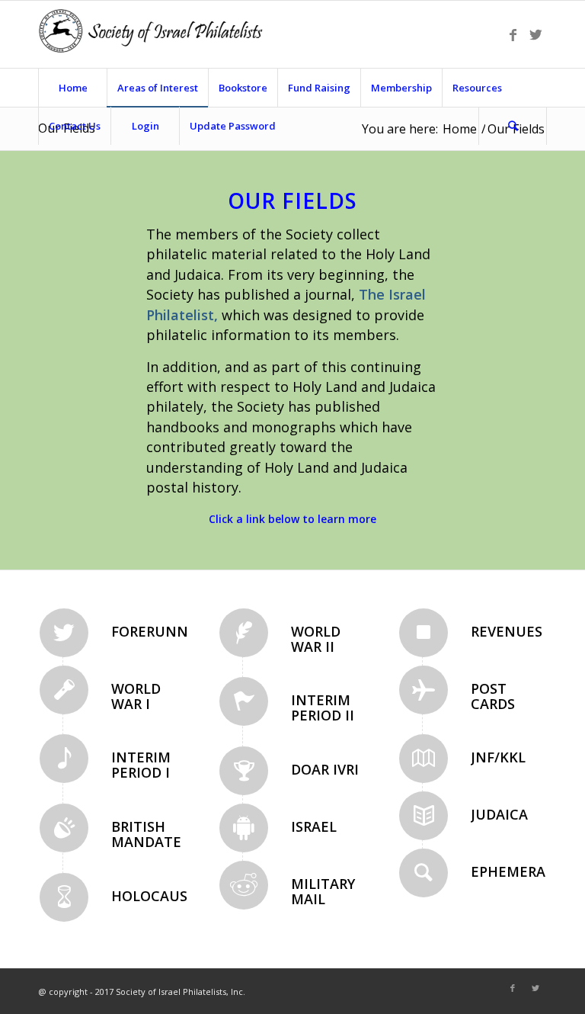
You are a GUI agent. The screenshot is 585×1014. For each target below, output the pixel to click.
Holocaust (154, 896)
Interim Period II (322, 707)
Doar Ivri (325, 769)
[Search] (512, 126)
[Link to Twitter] (535, 34)
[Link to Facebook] (512, 34)
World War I (136, 696)
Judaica (499, 814)
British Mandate (146, 834)
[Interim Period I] (64, 758)
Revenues (506, 631)
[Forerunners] (64, 632)
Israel (314, 826)
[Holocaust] (64, 897)
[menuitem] (72, 88)
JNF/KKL (498, 757)
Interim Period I (141, 764)
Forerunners (162, 631)
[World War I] (64, 690)
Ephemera (508, 871)
